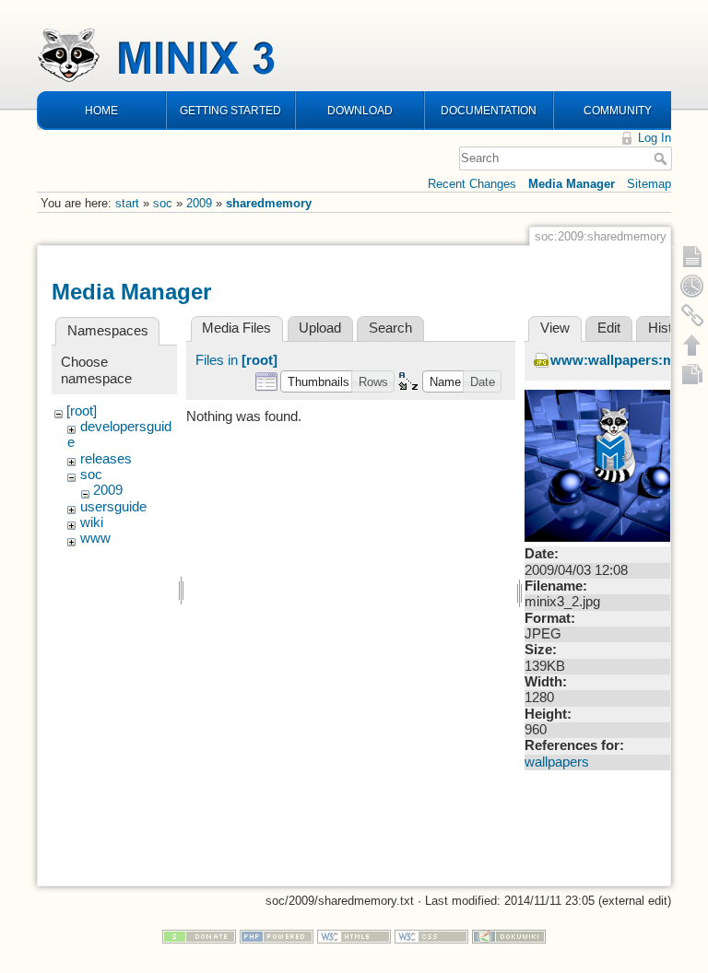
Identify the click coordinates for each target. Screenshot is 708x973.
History (669, 328)
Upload (320, 328)
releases (106, 458)
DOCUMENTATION (489, 110)
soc (162, 203)
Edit (608, 328)
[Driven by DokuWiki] (509, 936)
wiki (91, 522)
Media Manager (571, 184)
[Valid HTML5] (354, 936)
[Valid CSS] (431, 936)
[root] (81, 411)
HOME (101, 110)
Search (662, 158)
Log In (654, 138)
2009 (199, 203)
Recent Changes (472, 184)
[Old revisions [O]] (692, 285)
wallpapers (557, 762)
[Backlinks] (692, 315)
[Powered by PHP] (276, 936)
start (127, 203)
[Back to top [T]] (692, 344)
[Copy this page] (692, 374)
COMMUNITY (618, 110)
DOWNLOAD (360, 110)
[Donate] (199, 936)
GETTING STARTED (230, 110)
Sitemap (649, 184)
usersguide (113, 506)
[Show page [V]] (692, 256)
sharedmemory (269, 203)
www (95, 538)
